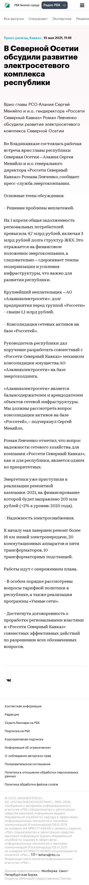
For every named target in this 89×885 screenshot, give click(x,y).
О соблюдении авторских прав (28, 755)
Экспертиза (61, 18)
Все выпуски (14, 18)
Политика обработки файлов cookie (31, 783)
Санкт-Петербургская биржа (37, 872)
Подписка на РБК (17, 730)
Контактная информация (23, 705)
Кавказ (35, 37)
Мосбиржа (49, 870)
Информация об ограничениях (28, 747)
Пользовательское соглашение (27, 763)
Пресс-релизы (16, 37)
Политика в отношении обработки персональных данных (41, 773)
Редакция (12, 714)
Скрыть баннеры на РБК (22, 722)
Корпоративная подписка (24, 738)
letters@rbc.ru (49, 854)
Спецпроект (38, 18)
